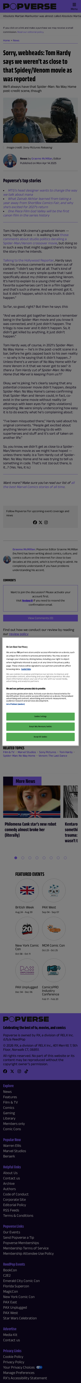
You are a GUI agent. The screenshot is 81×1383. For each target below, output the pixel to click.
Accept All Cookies (40, 736)
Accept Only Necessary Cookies (40, 726)
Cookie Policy (26, 669)
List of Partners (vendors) (15, 704)
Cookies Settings (40, 716)
